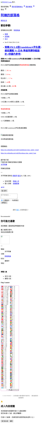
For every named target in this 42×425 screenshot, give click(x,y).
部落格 (7, 36)
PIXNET (9, 395)
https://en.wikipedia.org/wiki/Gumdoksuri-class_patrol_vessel (20, 150)
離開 (11, 421)
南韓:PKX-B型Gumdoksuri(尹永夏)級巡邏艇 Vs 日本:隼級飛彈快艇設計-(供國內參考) (23, 50)
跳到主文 (4, 20)
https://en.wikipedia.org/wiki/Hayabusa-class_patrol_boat (18, 153)
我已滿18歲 (5, 421)
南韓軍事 (16, 183)
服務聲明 (21, 397)
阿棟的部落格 (10, 15)
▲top (2, 187)
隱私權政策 (35, 395)
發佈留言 (4, 202)
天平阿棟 (4, 164)
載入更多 (4, 191)
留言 (19, 176)
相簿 (6, 34)
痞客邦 (15, 176)
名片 (6, 39)
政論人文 (16, 181)
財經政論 (17, 30)
